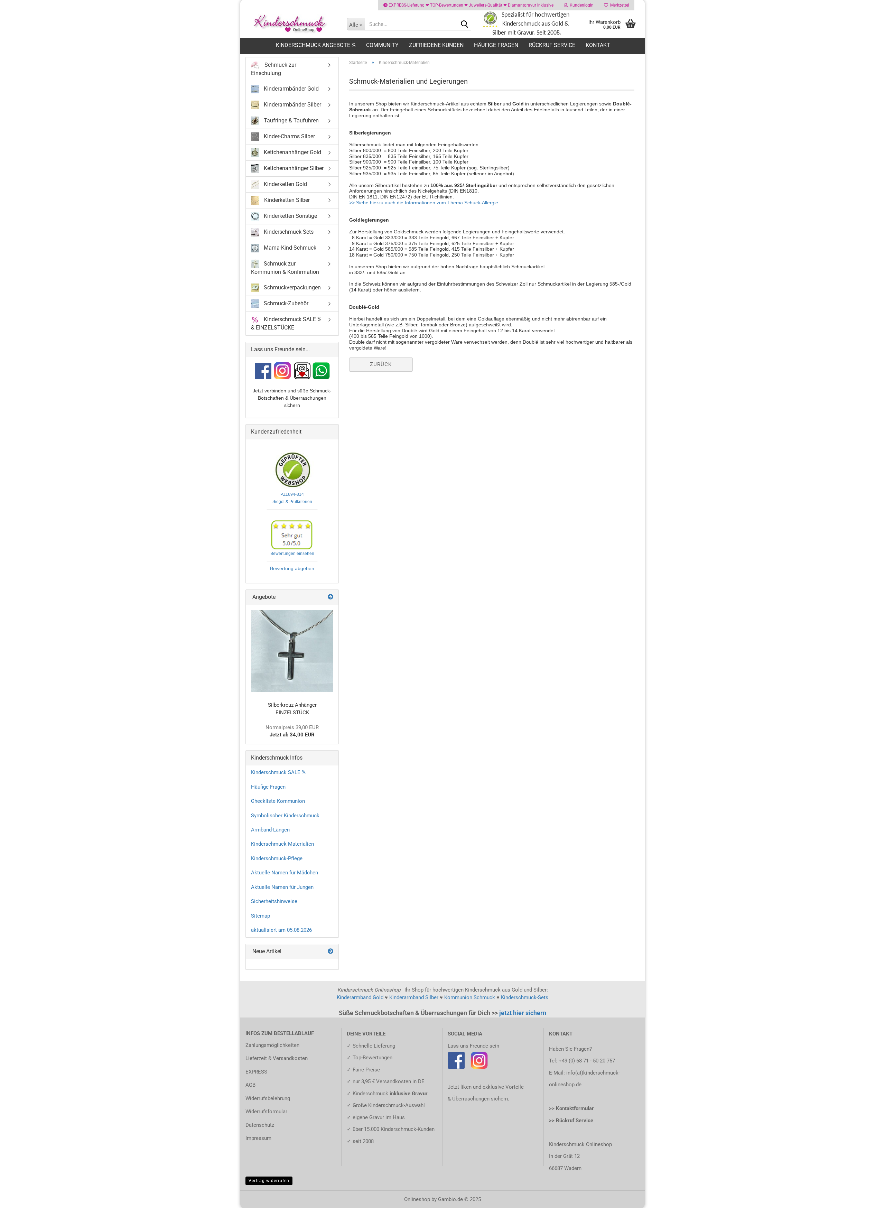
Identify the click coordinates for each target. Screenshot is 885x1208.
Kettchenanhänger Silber (293, 168)
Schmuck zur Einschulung (273, 69)
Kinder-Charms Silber (288, 136)
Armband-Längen (270, 830)
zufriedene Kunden (436, 45)
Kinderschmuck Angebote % (316, 45)
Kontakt (598, 45)
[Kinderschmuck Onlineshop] (290, 24)
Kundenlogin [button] (581, 5)
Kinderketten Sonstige (289, 216)
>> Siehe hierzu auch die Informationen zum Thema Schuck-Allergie (423, 202)
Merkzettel (618, 5)
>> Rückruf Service (571, 1120)
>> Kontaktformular (571, 1108)
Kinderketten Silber (286, 200)
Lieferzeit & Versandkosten (276, 1058)
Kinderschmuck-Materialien (282, 844)
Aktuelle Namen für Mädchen (284, 873)
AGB (250, 1085)
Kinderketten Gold (284, 184)
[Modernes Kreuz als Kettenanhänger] (292, 651)
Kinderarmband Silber (413, 997)
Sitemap (260, 916)
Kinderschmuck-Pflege (276, 858)
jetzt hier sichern (522, 1012)
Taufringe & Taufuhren (290, 120)
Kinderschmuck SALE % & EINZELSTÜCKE (286, 323)
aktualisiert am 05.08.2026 (281, 930)
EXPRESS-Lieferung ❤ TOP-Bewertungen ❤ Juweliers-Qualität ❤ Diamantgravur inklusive (470, 5)
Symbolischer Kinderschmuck (285, 815)
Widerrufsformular (266, 1111)
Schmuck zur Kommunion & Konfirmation (285, 267)
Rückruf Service (552, 45)
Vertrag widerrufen (269, 1180)
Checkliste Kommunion (278, 801)
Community (382, 45)
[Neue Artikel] (330, 952)
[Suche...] (464, 24)
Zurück (381, 364)
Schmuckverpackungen (291, 287)
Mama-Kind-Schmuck (289, 247)
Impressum (258, 1138)
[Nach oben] (866, 1197)
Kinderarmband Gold (360, 997)
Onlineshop (417, 1199)
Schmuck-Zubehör (285, 303)
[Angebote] (330, 597)
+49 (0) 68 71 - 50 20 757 (587, 1061)
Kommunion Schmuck (469, 997)
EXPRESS (256, 1072)
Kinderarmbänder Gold (290, 88)
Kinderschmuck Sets (288, 232)
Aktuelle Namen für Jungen (282, 887)
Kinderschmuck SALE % (278, 772)
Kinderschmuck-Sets (524, 997)
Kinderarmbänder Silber (291, 104)
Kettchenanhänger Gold (291, 152)
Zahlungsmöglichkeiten (272, 1045)
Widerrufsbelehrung (267, 1098)
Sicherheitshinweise (274, 901)
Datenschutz (259, 1125)
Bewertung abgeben (292, 568)
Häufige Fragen (496, 45)
